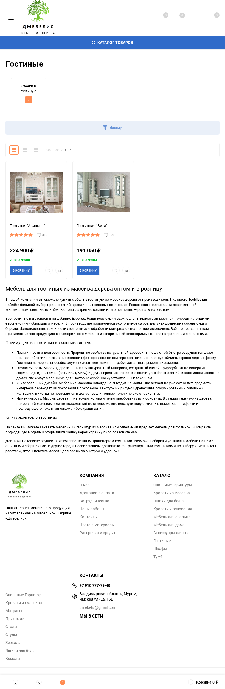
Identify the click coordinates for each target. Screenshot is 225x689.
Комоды (12, 658)
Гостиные (162, 541)
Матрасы (13, 611)
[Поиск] (193, 18)
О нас (84, 485)
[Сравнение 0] (160, 18)
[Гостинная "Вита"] (103, 192)
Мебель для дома (169, 525)
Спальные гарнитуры (172, 485)
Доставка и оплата (97, 493)
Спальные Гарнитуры (24, 595)
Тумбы (159, 557)
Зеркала (13, 643)
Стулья (11, 635)
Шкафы (160, 549)
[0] (210, 18)
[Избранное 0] (176, 18)
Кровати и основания (172, 509)
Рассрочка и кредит (98, 533)
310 (44, 234)
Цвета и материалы (97, 525)
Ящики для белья (169, 501)
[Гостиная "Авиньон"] (36, 192)
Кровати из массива (171, 493)
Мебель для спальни (171, 517)
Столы (11, 627)
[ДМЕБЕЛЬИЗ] (38, 486)
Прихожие (14, 619)
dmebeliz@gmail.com (98, 607)
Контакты (89, 517)
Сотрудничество (94, 501)
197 (111, 234)
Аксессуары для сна (171, 533)
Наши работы (92, 509)
